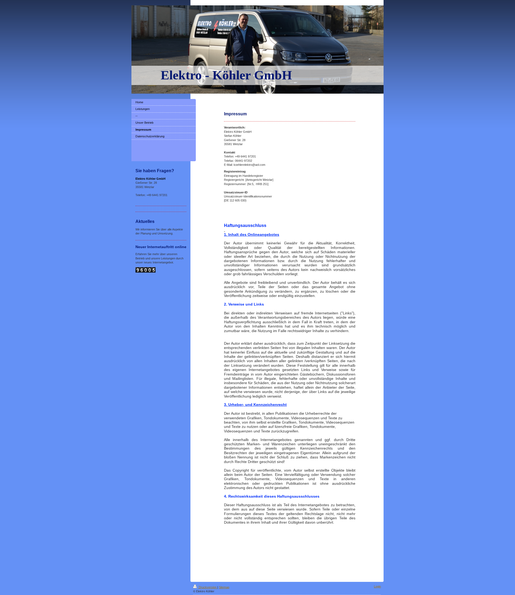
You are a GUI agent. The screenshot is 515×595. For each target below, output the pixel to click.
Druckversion (207, 587)
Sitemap (224, 587)
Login (377, 586)
